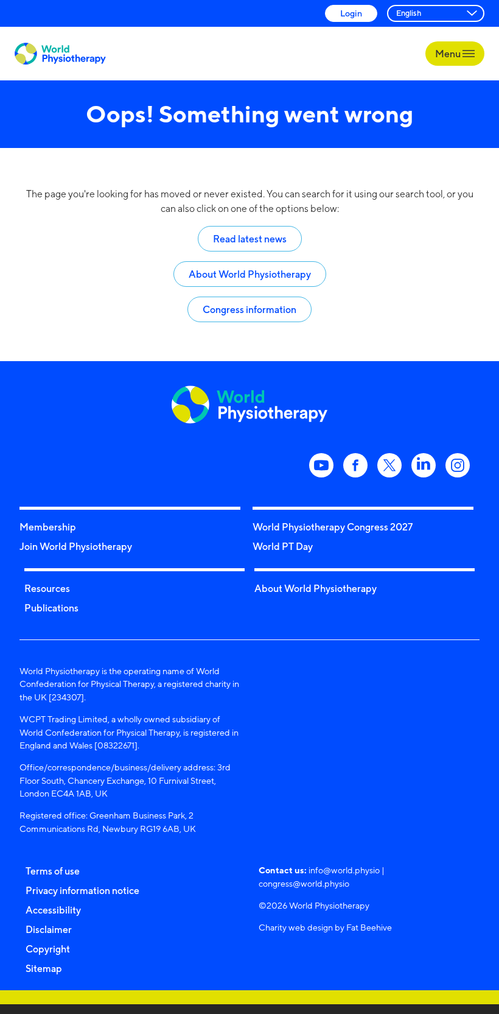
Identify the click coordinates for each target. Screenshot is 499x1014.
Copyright (48, 949)
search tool (419, 194)
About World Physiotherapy (250, 274)
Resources (47, 588)
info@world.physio (344, 870)
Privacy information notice (82, 890)
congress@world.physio (304, 883)
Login (351, 13)
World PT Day (283, 546)
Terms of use (53, 871)
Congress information (249, 309)
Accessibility (53, 910)
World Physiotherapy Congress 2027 (333, 527)
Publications (51, 608)
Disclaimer (49, 929)
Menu (448, 54)
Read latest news (250, 239)
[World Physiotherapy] (60, 54)
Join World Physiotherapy (75, 546)
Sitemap (44, 968)
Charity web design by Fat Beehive (325, 927)
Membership (47, 527)
